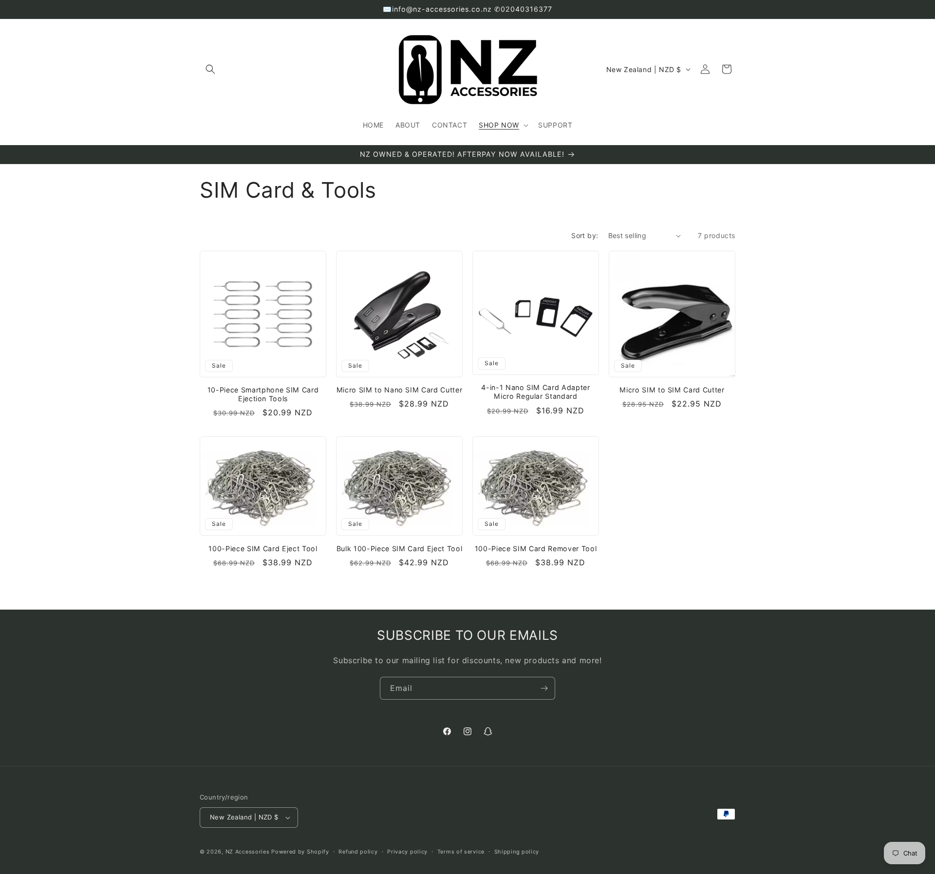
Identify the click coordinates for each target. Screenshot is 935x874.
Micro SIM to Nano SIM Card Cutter (400, 390)
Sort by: (584, 235)
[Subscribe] (544, 688)
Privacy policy (407, 851)
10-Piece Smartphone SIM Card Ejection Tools (262, 394)
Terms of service (461, 851)
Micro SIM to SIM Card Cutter (671, 390)
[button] (210, 69)
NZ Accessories (247, 851)
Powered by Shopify (300, 851)
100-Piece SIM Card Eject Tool (262, 548)
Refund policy (357, 851)
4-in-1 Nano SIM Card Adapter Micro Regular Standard (535, 391)
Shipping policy (517, 851)
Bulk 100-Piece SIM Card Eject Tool (399, 548)
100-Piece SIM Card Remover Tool (536, 548)
